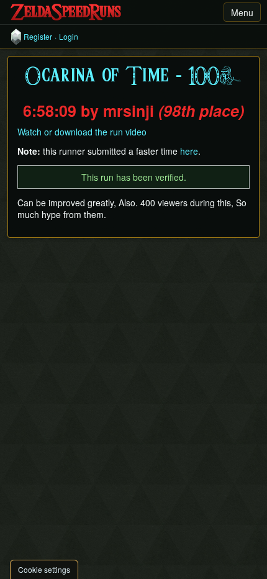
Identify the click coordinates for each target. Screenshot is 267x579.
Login (68, 37)
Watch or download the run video (82, 131)
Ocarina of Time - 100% (133, 76)
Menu (242, 12)
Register (38, 37)
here (189, 151)
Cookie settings (44, 569)
